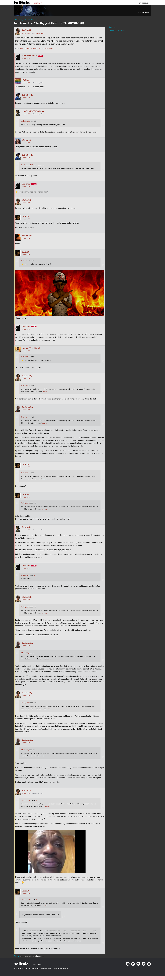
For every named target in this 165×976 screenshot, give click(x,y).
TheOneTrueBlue (29, 55)
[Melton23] (18, 141)
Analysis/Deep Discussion (40, 48)
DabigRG (25, 216)
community (37, 3)
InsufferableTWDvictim (33, 111)
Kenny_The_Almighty (32, 348)
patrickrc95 (27, 235)
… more (44, 392)
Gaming (50, 48)
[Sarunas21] (18, 528)
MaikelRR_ (27, 200)
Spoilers (22, 48)
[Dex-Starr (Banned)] (18, 185)
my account (144, 3)
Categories (143, 12)
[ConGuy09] (17, 31)
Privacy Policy (64, 968)
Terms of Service (53, 968)
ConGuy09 (26, 30)
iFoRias (25, 80)
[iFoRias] (18, 81)
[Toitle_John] (18, 408)
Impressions (28, 48)
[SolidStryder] (18, 96)
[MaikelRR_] (18, 201)
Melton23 (26, 140)
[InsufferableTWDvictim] (18, 113)
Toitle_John (27, 407)
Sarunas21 (26, 527)
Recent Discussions (117, 31)
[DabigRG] (18, 217)
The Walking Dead (38, 33)
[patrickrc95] (18, 237)
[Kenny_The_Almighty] (18, 349)
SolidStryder (28, 95)
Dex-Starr (26, 184)
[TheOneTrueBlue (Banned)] (18, 57)
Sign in (16, 956)
